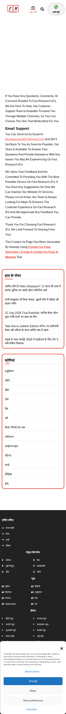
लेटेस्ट (8, 455)
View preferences (33, 700)
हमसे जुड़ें (56, 12)
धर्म (6, 417)
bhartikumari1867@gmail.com (24, 139)
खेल (7, 389)
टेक (7, 399)
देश (6, 408)
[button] (59, 646)
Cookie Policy (31, 709)
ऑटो (7, 380)
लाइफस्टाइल (11, 446)
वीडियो (8, 474)
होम (6, 483)
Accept (33, 680)
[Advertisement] (33, 51)
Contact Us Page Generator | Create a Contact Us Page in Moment (31, 252)
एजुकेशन (9, 371)
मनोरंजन (9, 436)
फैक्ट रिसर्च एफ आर (15, 427)
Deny (33, 690)
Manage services (32, 671)
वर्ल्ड (7, 464)
